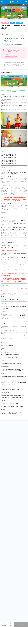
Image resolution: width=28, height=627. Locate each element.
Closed (21, 624)
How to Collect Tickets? (11, 56)
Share (24, 4)
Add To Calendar (8, 41)
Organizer (3, 625)
